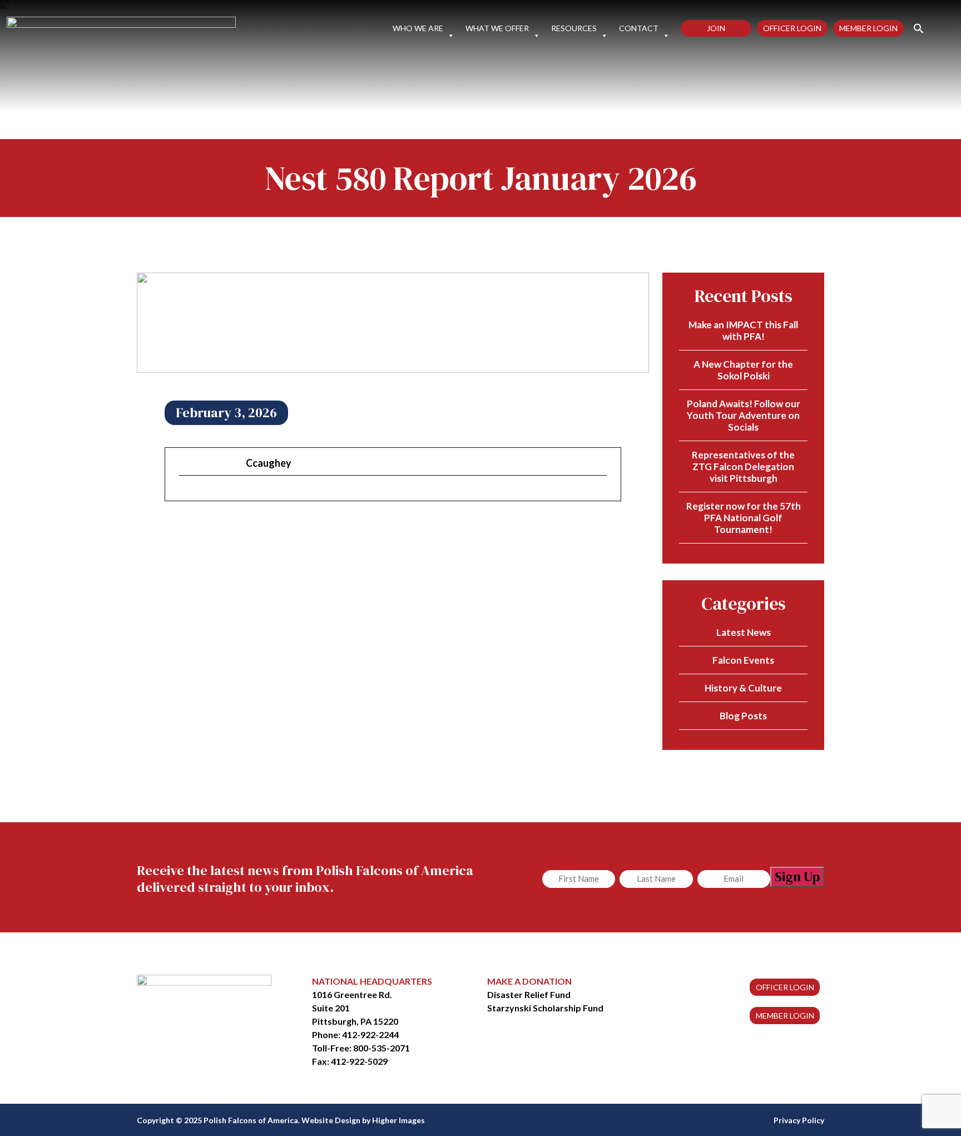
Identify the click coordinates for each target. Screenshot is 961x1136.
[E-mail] (185, 494)
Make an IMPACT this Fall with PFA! (743, 330)
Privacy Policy (799, 1120)
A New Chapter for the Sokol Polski (743, 370)
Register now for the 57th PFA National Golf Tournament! (743, 517)
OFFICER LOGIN (785, 987)
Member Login (868, 28)
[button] (914, 27)
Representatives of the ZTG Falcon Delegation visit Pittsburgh (743, 466)
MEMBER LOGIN (785, 1015)
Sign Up (797, 876)
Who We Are (418, 28)
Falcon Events (743, 660)
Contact (638, 28)
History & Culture (743, 688)
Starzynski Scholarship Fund (545, 1007)
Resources (574, 28)
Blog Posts (743, 716)
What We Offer (497, 28)
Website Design (330, 1120)
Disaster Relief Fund (529, 994)
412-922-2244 (370, 1034)
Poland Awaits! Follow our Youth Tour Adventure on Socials (743, 415)
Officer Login (792, 28)
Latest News (743, 632)
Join (716, 28)
